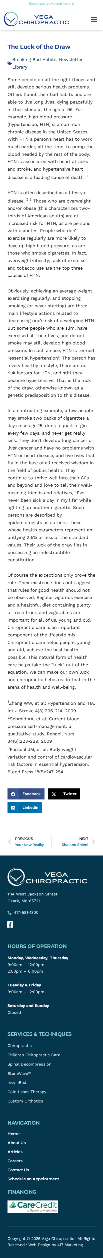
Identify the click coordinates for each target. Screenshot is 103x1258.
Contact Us (18, 1169)
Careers (15, 1160)
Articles (15, 1151)
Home (14, 1133)
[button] (94, 19)
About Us (17, 1142)
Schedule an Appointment (33, 1178)
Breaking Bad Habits (34, 59)
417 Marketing (70, 1244)
